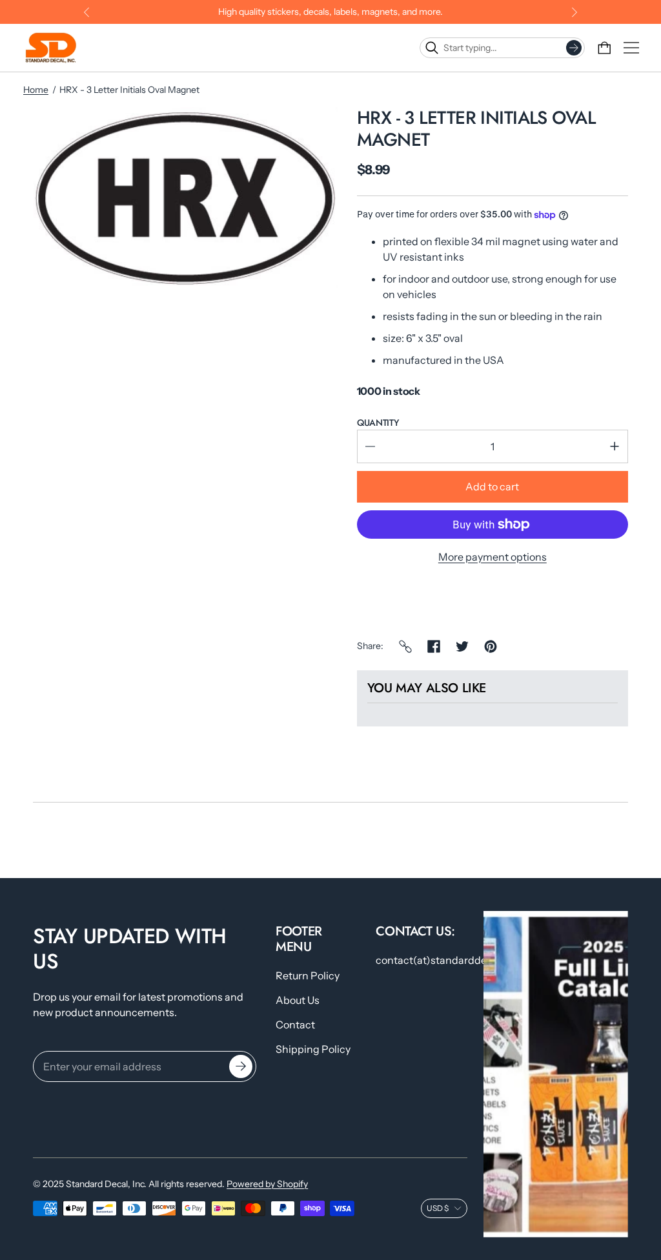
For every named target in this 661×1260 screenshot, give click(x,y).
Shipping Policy (313, 1049)
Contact (295, 1024)
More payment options (492, 556)
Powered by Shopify (267, 1184)
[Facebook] (434, 646)
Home (35, 89)
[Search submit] (574, 47)
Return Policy (308, 975)
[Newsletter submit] (240, 1066)
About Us (298, 1000)
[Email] (405, 646)
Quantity (378, 422)
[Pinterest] (490, 646)
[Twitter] (462, 646)
